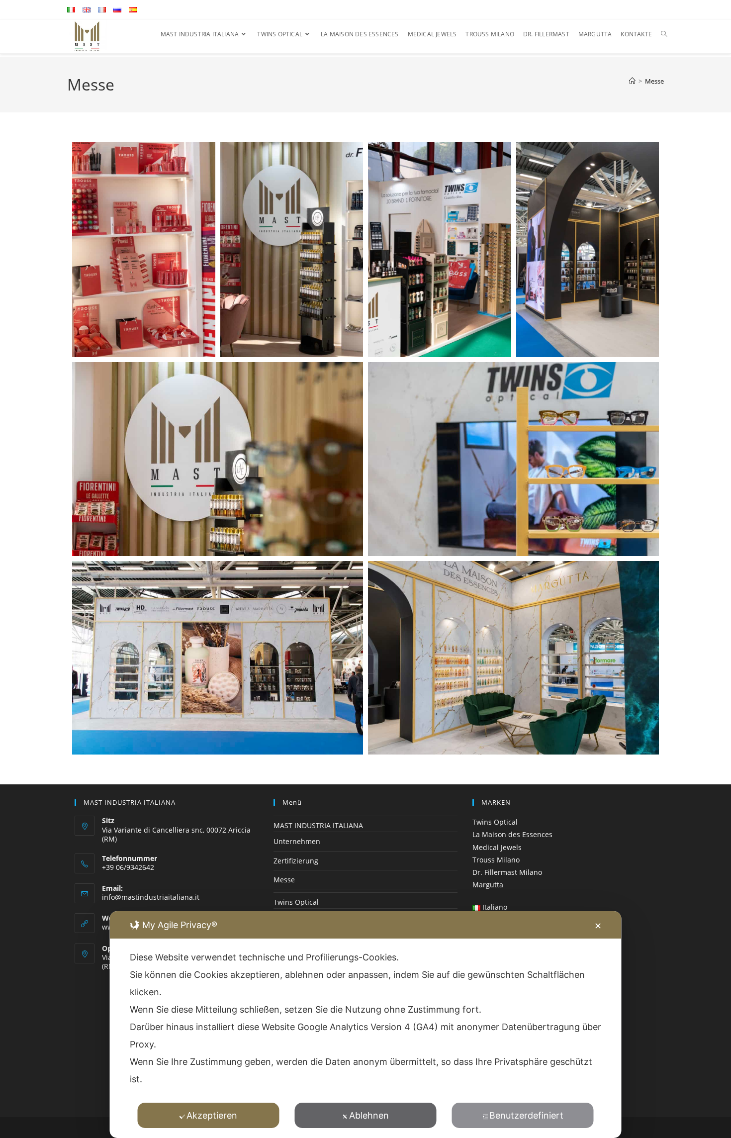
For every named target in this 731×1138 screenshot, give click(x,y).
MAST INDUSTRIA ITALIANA (318, 825)
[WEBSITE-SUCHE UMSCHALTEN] (663, 34)
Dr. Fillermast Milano (507, 872)
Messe (654, 81)
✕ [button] (598, 926)
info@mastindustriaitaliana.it (150, 897)
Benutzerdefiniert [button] (526, 1115)
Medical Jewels (497, 847)
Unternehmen (297, 841)
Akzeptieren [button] (211, 1115)
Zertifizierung (296, 860)
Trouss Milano (496, 859)
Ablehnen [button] (369, 1115)
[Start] (632, 81)
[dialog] (366, 1024)
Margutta (487, 884)
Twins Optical (296, 902)
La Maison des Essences (512, 834)
